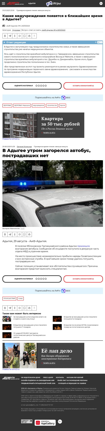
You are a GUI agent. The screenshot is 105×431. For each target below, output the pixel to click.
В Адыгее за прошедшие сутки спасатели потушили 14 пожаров (80, 318)
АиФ (22, 228)
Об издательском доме (30, 377)
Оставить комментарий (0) (83, 86)
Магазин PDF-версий (75, 377)
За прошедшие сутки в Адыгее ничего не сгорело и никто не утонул (29, 318)
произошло (83, 246)
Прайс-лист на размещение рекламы (72, 380)
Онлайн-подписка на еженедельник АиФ (37, 380)
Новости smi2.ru (10, 139)
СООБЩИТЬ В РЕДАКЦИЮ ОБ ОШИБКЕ (72, 383)
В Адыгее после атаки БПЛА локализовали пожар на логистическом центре (81, 326)
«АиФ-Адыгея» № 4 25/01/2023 (53, 30)
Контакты (60, 377)
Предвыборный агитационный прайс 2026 (38, 383)
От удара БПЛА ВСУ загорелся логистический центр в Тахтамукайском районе (29, 335)
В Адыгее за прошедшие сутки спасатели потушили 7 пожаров (30, 326)
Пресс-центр (48, 377)
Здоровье (16, 30)
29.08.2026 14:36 (8, 147)
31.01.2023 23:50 (8, 10)
